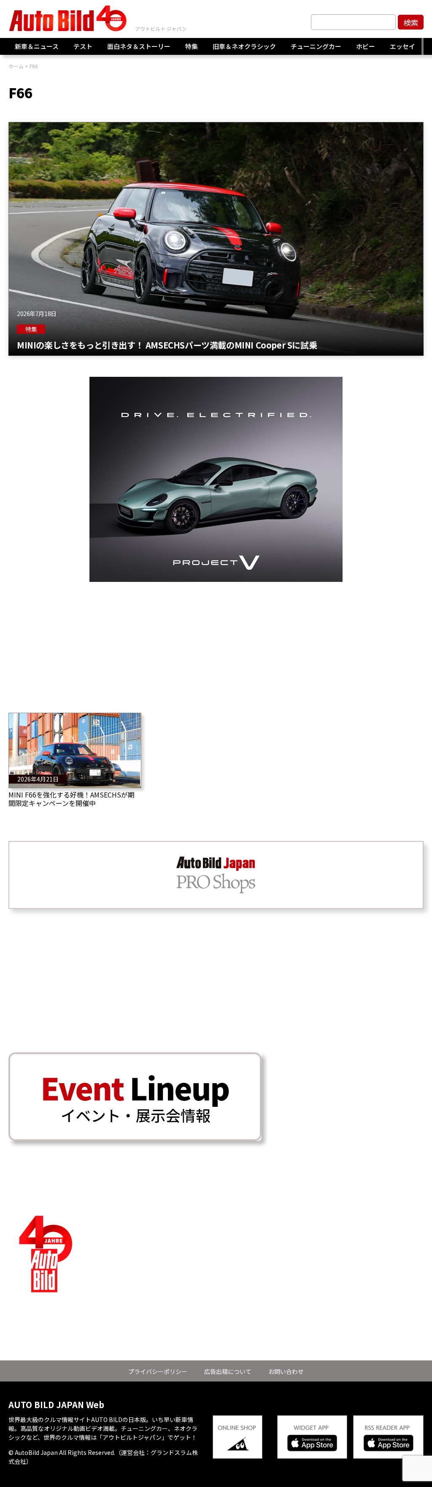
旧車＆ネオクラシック (244, 46)
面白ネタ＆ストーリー (138, 46)
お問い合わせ (286, 1371)
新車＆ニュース (37, 46)
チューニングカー (316, 46)
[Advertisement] (216, 641)
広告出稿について (227, 1371)
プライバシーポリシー (157, 1371)
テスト (82, 46)
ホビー (365, 46)
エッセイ (402, 46)
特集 (191, 46)
